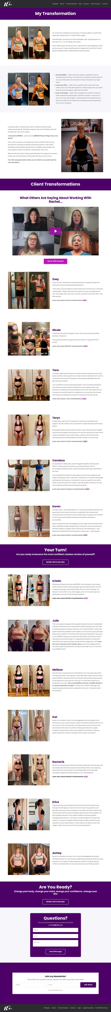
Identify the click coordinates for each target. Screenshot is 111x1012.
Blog (80, 4)
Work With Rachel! (55, 261)
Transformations (71, 4)
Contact (105, 4)
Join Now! (88, 984)
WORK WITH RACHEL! (55, 562)
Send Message (55, 951)
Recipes (86, 4)
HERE (84, 300)
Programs (55, 4)
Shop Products (96, 4)
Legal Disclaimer (88, 1008)
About (62, 4)
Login (79, 1008)
